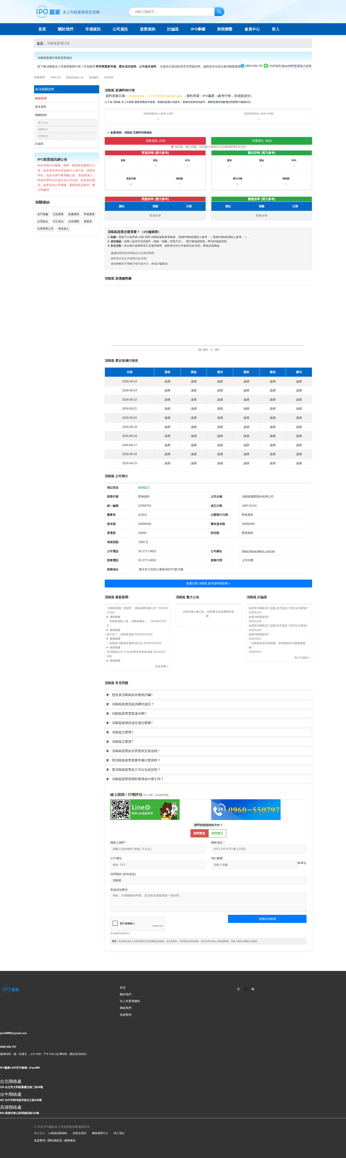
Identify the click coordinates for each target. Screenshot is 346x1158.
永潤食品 (42, 221)
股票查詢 (148, 29)
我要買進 (156, 140)
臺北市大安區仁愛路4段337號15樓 (161, 569)
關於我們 (125, 994)
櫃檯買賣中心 (100, 1133)
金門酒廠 (42, 214)
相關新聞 (40, 115)
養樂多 (88, 221)
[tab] (208, 695)
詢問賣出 (217, 833)
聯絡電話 (217, 842)
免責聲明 (125, 1014)
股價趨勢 (93, 77)
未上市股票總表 (130, 1001)
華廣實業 (89, 214)
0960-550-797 (8, 1046)
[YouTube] (252, 988)
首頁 (42, 29)
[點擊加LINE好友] (145, 809)
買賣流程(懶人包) (75, 77)
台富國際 (73, 221)
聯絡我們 (125, 1007)
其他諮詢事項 (119, 889)
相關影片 (43, 129)
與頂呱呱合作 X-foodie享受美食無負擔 (130, 651)
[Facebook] (238, 988)
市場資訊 (93, 29)
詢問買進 (199, 833)
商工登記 (119, 1133)
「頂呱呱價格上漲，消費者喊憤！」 (129, 621)
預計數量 (217, 858)
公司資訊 (120, 29)
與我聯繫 (225, 29)
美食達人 (63, 228)
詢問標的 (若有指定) (123, 874)
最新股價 (40, 98)
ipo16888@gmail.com (13, 1033)
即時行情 (55, 77)
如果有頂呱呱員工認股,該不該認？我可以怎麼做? (278, 608)
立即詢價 (108, 77)
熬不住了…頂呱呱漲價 (120, 634)
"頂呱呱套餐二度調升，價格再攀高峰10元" (132, 608)
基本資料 (40, 106)
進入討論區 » (302, 657)
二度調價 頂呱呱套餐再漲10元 (125, 643)
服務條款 (70, 1140)
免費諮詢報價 (267, 918)
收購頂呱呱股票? (259, 616)
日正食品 (58, 221)
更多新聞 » (161, 666)
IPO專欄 (198, 29)
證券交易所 (79, 1133)
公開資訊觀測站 (57, 1133)
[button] (208, 695)
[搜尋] (219, 11)
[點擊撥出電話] (246, 809)
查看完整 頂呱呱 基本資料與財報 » (208, 583)
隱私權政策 (55, 1140)
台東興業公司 (45, 228)
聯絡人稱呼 (117, 842)
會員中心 (252, 29)
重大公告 (43, 122)
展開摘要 (115, 616)
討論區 (173, 29)
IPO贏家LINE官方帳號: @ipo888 (20, 1067)
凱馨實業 (73, 214)
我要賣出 (262, 140)
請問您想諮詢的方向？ (208, 825)
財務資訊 (43, 136)
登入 (276, 29)
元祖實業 (58, 214)
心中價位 (116, 858)
